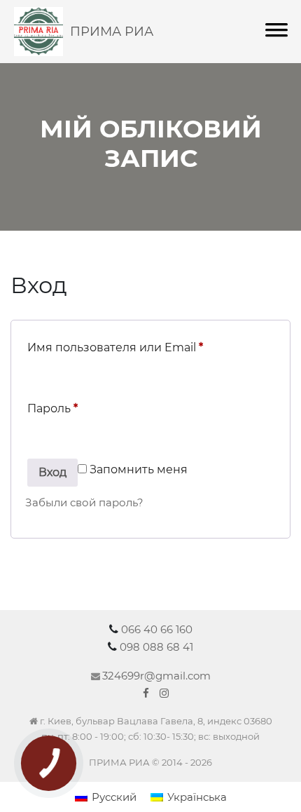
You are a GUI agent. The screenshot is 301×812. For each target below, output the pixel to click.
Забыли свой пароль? (84, 502)
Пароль (52, 408)
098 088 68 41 (156, 647)
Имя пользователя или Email (115, 347)
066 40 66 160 (156, 629)
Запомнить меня (137, 469)
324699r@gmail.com (156, 675)
